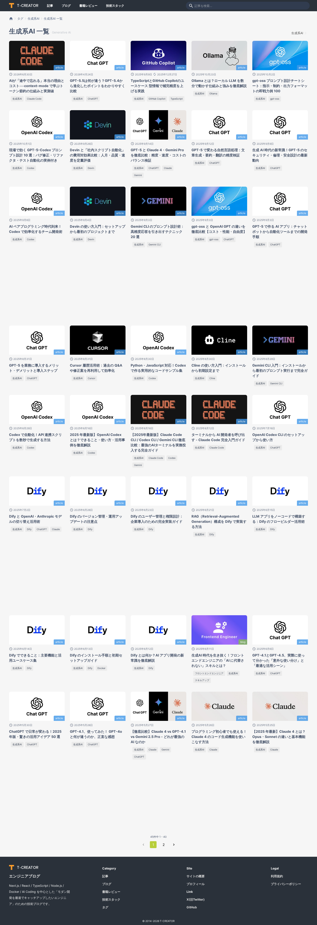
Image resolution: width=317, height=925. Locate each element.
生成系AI (33, 18)
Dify (29, 529)
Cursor (91, 378)
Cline (212, 378)
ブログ (66, 5)
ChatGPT (93, 98)
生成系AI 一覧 (53, 18)
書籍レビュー (88, 5)
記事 (50, 5)
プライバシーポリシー (286, 884)
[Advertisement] (53, 288)
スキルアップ (202, 680)
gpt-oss (274, 98)
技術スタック (115, 5)
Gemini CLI (155, 244)
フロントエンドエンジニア (209, 673)
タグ (20, 18)
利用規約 (277, 876)
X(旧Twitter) (196, 899)
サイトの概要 (196, 876)
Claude (168, 168)
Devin (91, 168)
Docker (101, 668)
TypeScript (177, 98)
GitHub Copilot (157, 98)
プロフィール (196, 884)
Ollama (213, 93)
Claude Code (34, 98)
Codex (30, 168)
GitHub (192, 907)
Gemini (138, 175)
